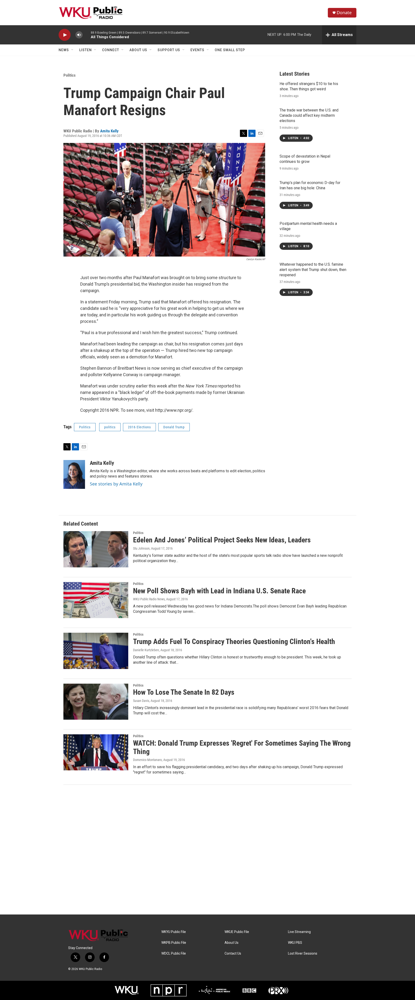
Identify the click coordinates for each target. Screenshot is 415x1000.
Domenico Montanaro (147, 760)
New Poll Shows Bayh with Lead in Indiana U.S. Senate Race (219, 591)
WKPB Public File (173, 943)
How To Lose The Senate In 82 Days (183, 692)
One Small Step (230, 50)
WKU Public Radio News (149, 599)
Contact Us (233, 953)
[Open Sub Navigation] (72, 50)
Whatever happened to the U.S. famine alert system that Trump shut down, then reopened (313, 269)
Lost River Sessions (302, 953)
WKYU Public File (173, 932)
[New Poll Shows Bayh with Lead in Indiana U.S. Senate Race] (95, 600)
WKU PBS (295, 943)
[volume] (79, 35)
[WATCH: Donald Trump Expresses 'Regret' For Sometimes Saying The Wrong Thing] (95, 752)
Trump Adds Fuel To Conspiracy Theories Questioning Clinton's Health (234, 641)
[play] (64, 35)
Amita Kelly (109, 131)
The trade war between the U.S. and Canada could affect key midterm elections (309, 115)
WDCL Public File (173, 953)
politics (110, 427)
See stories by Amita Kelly (116, 484)
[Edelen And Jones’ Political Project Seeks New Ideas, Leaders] (95, 549)
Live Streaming (299, 932)
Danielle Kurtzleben (146, 650)
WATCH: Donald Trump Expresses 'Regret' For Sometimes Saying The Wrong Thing (242, 747)
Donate (344, 12)
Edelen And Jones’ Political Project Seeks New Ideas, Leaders (222, 540)
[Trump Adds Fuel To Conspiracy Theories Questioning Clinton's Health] (95, 651)
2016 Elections (139, 427)
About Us (138, 50)
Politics (69, 75)
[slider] (86, 34)
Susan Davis (141, 701)
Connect (110, 50)
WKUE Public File (237, 932)
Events (197, 50)
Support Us (169, 50)
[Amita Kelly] (74, 474)
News (64, 50)
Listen (85, 50)
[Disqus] (207, 850)
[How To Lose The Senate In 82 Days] (95, 702)
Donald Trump (174, 427)
